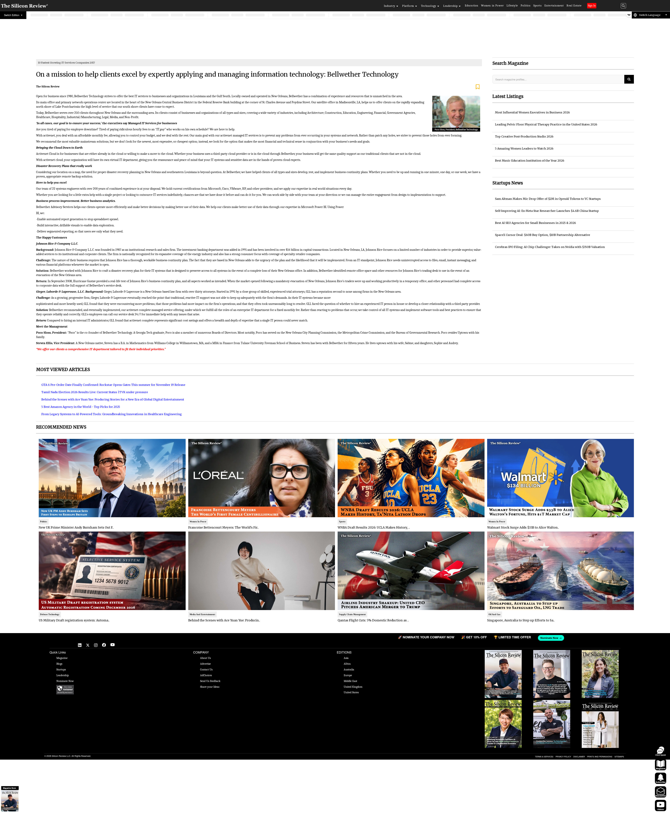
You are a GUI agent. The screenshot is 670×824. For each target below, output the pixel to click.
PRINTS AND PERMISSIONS (599, 756)
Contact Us (206, 669)
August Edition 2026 (552, 652)
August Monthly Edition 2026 (503, 652)
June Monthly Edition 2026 (600, 701)
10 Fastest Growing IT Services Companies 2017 (66, 62)
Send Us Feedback (210, 681)
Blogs (59, 663)
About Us (205, 658)
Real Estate (574, 5)
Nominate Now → (219, 638)
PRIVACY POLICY (563, 756)
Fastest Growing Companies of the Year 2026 (600, 653)
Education (471, 5)
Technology (428, 6)
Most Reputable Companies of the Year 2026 (551, 703)
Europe (348, 675)
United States (351, 692)
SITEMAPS (619, 756)
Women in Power (492, 5)
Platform (408, 6)
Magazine (62, 658)
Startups (61, 669)
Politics (526, 5)
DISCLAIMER (579, 756)
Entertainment (554, 5)
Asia (346, 658)
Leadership (450, 6)
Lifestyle (512, 5)
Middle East (350, 681)
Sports (537, 5)
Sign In (592, 5)
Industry (389, 6)
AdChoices (206, 675)
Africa (347, 663)
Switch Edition (12, 15)
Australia (349, 669)
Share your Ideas (209, 686)
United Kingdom (353, 686)
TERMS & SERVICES (544, 756)
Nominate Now (65, 681)
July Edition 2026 (503, 701)
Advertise (205, 663)
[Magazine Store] (9, 800)
